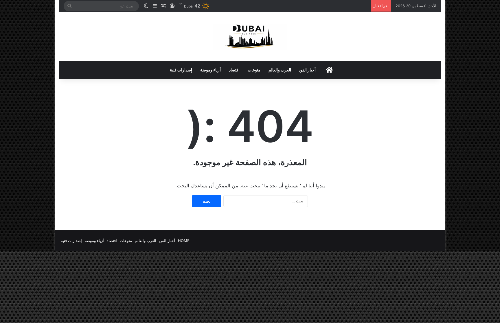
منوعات (254, 69)
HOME (184, 240)
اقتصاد (234, 69)
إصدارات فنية (181, 69)
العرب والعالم (280, 69)
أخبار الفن (307, 69)
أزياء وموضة (210, 69)
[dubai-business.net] (250, 37)
